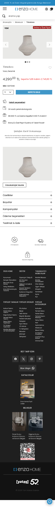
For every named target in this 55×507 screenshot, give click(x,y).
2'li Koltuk (22, 326)
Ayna (37, 294)
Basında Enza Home (8, 283)
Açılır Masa (23, 324)
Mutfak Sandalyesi (39, 281)
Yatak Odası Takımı (7, 312)
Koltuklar (38, 308)
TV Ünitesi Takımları (7, 326)
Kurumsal (7, 277)
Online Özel (39, 341)
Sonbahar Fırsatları (39, 333)
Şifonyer (22, 334)
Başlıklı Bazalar (24, 316)
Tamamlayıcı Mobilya (40, 317)
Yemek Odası (40, 311)
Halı (36, 323)
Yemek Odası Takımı (8, 318)
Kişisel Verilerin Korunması (24, 289)
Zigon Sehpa (40, 287)
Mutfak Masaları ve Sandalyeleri (9, 330)
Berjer (21, 311)
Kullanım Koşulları (26, 292)
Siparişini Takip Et (25, 277)
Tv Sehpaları (23, 329)
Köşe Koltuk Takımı (10, 315)
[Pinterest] (39, 359)
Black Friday (39, 330)
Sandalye (38, 292)
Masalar (22, 331)
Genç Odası (39, 320)
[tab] (25, 62)
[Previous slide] (5, 45)
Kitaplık (38, 289)
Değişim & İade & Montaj (25, 285)
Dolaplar (22, 321)
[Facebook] (15, 359)
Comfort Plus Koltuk (40, 337)
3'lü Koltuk (23, 308)
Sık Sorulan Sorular (23, 281)
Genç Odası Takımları (7, 322)
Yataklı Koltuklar (25, 319)
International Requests (24, 295)
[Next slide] (49, 45)
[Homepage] (27, 9)
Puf (36, 297)
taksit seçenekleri (17, 102)
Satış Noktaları (8, 287)
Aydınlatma (39, 325)
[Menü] (5, 9)
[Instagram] (31, 359)
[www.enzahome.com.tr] (27, 471)
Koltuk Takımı (8, 308)
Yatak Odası (39, 314)
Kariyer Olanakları (9, 280)
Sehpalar (22, 336)
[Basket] (51, 9)
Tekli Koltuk (23, 314)
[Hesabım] (46, 9)
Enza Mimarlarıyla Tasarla (10, 290)
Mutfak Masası (40, 277)
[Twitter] (23, 359)
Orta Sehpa (39, 284)
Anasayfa (7, 22)
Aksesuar (19, 22)
